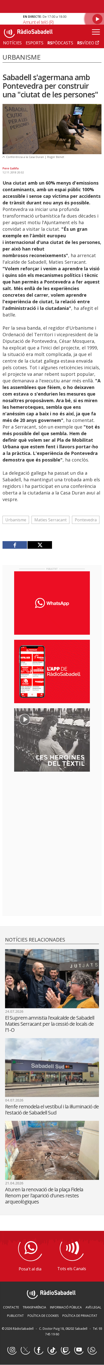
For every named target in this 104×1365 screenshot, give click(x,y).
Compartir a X (39, 545)
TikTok (52, 1350)
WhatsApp (92, 1350)
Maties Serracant (50, 520)
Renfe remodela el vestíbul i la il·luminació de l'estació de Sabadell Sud (52, 1109)
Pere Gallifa (11, 168)
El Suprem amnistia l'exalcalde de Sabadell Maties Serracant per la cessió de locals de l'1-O (49, 1023)
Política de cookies (43, 1316)
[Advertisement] (52, 808)
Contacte (11, 1307)
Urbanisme (15, 520)
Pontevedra (86, 520)
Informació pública (66, 1307)
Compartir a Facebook (15, 545)
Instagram (12, 1350)
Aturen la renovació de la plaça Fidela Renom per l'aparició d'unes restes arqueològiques (44, 1195)
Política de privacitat (79, 1316)
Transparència (34, 1307)
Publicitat (15, 1316)
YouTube (78, 1350)
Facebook (38, 1350)
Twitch (65, 1350)
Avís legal (93, 1307)
